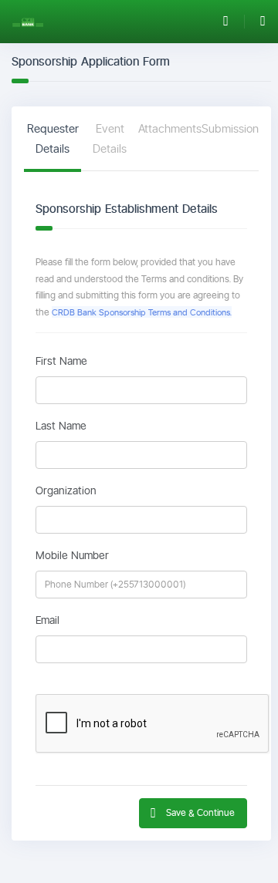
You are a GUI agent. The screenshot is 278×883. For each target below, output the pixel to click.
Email (47, 620)
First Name (61, 361)
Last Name (61, 426)
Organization (66, 490)
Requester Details (53, 138)
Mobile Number (72, 555)
